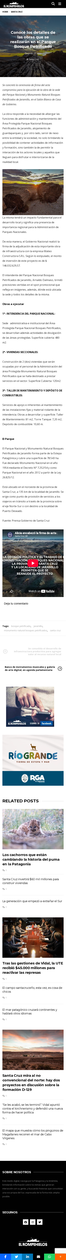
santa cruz (55, 630)
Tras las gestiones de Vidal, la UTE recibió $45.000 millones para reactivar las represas (32, 968)
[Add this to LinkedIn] (27, 1257)
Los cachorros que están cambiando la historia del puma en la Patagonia (30, 859)
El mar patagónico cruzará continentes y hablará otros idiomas (29, 1011)
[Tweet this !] (16, 1257)
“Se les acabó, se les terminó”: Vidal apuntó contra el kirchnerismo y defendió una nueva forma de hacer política (32, 1108)
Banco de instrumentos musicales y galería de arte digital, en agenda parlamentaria (30, 668)
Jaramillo (37, 626)
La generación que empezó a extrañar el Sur (32, 901)
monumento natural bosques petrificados (25, 630)
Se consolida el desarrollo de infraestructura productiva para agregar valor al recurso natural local (37, 651)
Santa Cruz (34, 59)
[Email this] (38, 1257)
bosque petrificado (21, 626)
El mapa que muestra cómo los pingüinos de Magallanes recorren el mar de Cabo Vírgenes (32, 1134)
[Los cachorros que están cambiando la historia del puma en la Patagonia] (33, 829)
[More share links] (60, 1257)
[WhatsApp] (49, 1257)
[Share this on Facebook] (5, 1257)
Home (5, 11)
